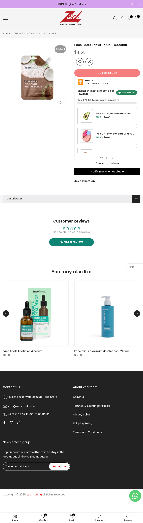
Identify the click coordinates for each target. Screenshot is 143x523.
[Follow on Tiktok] (18, 422)
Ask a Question (84, 181)
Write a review (71, 242)
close (8, 4)
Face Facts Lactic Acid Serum (22, 351)
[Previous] (6, 313)
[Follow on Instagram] (11, 422)
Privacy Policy (81, 414)
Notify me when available (107, 171)
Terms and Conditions (87, 432)
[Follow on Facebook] (4, 422)
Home (6, 33)
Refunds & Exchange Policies (91, 406)
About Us (79, 397)
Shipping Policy (82, 423)
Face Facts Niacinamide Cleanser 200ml (101, 351)
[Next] (137, 313)
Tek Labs (114, 163)
